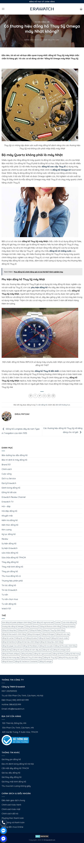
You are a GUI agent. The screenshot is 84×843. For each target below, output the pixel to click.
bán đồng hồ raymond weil (43, 622)
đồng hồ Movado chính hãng (65, 646)
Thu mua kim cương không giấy (16, 786)
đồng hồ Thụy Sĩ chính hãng (32, 657)
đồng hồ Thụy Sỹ (50, 657)
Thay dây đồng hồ (10, 562)
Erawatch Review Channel (14, 497)
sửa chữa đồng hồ (10, 553)
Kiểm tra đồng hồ (10, 520)
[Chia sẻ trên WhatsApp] (31, 396)
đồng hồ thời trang (73, 654)
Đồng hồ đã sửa (9, 492)
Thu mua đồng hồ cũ (11, 576)
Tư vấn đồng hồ (42, 22)
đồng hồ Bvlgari (48, 634)
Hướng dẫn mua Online (12, 827)
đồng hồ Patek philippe (10, 654)
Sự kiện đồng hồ (9, 543)
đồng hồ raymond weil (42, 654)
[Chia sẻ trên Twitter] (40, 396)
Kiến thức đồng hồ (10, 525)
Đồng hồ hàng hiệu (9, 630)
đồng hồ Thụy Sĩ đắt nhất (47, 371)
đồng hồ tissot (7, 661)
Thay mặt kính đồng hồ (12, 566)
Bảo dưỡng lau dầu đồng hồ (14, 455)
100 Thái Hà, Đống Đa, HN (14, 723)
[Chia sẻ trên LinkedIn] (53, 396)
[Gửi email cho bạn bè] (44, 396)
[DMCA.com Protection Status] (42, 836)
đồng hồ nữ (47, 650)
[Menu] (3, 9)
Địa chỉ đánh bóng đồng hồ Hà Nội (18, 764)
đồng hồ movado (46, 646)
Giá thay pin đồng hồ (11, 759)
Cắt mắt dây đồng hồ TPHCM (15, 768)
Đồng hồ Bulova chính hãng (50, 626)
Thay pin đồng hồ (10, 571)
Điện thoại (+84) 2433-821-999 (15, 700)
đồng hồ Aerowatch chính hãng (14, 634)
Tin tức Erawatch (9, 590)
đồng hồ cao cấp (63, 634)
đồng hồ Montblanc (30, 646)
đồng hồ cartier (8, 638)
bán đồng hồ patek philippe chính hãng (16, 622)
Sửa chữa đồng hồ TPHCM (14, 557)
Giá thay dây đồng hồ (11, 777)
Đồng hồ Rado (35, 630)
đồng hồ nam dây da (33, 650)
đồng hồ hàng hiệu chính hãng (51, 642)
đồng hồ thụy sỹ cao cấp (68, 657)
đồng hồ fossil (44, 638)
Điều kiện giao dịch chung (13, 800)
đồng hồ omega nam (61, 650)
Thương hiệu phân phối (12, 580)
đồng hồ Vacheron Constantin (26, 661)
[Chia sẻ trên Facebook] (35, 396)
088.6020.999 (15, 704)
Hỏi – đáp (6, 506)
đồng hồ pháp (27, 654)
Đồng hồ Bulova (32, 626)
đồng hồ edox (32, 638)
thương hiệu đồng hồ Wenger (13, 626)
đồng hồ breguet (34, 634)
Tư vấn (5, 594)
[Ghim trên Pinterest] (49, 396)
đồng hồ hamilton (8, 642)
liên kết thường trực (63, 405)
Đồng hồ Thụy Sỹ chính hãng (53, 630)
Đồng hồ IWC (23, 630)
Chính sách (7, 469)
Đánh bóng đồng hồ (11, 488)
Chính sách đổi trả (10, 813)
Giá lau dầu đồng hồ (11, 773)
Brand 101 (6, 464)
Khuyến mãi (7, 515)
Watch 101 (6, 608)
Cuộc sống (6, 474)
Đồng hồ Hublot (69, 626)
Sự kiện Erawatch (9, 548)
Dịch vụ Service (9, 478)
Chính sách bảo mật (11, 809)
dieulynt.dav (53, 40)
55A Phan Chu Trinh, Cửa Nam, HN (18, 727)
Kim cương (6, 529)
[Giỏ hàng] (81, 9)
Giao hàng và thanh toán (13, 822)
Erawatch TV (7, 501)
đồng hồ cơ (20, 638)
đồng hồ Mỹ (6, 650)
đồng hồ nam (18, 650)
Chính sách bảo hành (11, 804)
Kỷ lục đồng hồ (9, 534)
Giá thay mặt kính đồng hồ (14, 781)
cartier (58, 622)
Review (5, 539)
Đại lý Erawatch (9, 483)
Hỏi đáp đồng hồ (9, 511)
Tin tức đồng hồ (9, 585)
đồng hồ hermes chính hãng (28, 642)
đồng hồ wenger (46, 661)
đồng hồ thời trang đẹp (10, 657)
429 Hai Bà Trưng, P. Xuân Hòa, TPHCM (20, 732)
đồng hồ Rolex (58, 654)
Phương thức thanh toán (13, 818)
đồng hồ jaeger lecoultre (11, 646)
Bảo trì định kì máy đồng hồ (14, 460)
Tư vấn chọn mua (10, 599)
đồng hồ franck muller (60, 638)
